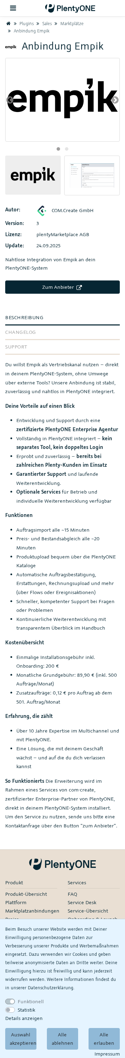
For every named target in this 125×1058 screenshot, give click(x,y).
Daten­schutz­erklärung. (51, 987)
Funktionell (31, 1001)
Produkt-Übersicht (26, 894)
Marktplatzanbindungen (32, 910)
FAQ (72, 894)
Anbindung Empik (30, 30)
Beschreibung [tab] (24, 317)
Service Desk (82, 902)
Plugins (26, 23)
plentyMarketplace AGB (62, 234)
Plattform (15, 902)
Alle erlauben (104, 1038)
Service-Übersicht (88, 910)
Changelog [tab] (20, 332)
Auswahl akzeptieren (23, 1038)
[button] (58, 148)
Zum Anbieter (58, 287)
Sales (46, 23)
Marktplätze (71, 23)
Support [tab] (16, 346)
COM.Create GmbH (72, 210)
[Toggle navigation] (13, 8)
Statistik (26, 1009)
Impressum (107, 1053)
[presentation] (10, 99)
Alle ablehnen (62, 1038)
